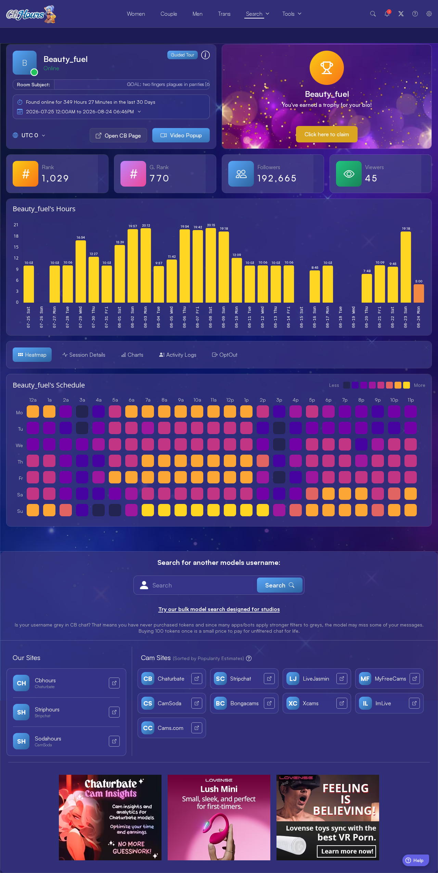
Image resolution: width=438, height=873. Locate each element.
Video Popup (186, 135)
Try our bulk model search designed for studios (219, 609)
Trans (224, 13)
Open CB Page (123, 135)
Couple (168, 13)
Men (198, 13)
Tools (288, 13)
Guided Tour (182, 55)
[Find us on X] (401, 13)
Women (136, 13)
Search (254, 13)
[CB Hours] (31, 13)
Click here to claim (327, 134)
